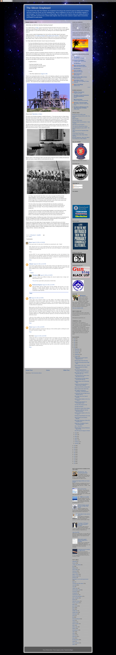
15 (74, 454)
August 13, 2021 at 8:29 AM (40, 335)
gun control (74, 606)
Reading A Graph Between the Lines (82, 415)
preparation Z (75, 630)
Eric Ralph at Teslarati (40, 35)
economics (74, 591)
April (76, 438)
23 (74, 344)
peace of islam (75, 623)
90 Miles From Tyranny (79, 92)
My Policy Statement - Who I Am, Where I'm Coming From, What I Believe (80, 138)
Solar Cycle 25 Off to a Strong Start (82, 386)
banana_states (75, 576)
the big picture (75, 639)
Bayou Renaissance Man (79, 65)
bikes (73, 581)
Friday (37, 27)
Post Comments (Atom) (37, 373)
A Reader (31, 263)
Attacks (75, 97)
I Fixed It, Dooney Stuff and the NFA (81, 100)
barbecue (74, 577)
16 (74, 452)
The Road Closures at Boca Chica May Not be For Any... (82, 376)
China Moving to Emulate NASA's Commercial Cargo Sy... (82, 379)
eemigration (74, 593)
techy (73, 638)
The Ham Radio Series (77, 120)
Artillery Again (76, 109)
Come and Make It (78, 70)
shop (73, 633)
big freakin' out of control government (80, 579)
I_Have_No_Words (76, 564)
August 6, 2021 (44, 73)
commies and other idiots (77, 583)
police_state (75, 626)
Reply (30, 259)
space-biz (74, 636)
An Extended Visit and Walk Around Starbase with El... (82, 394)
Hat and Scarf (76, 74)
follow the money (76, 601)
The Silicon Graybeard (38, 8)
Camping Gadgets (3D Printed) (80, 61)
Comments (76, 187)
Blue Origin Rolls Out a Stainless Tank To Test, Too (81, 373)
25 (74, 340)
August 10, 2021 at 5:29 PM (37, 297)
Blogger (71, 649)
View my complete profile (77, 308)
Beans (30, 242)
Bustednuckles (77, 68)
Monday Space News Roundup (81, 360)
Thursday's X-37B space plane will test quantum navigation (83, 524)
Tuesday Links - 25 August (79, 58)
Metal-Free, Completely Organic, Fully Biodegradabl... (82, 424)
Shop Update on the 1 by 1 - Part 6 (82, 365)
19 (74, 447)
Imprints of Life (77, 85)
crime (73, 586)
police (73, 625)
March (76, 439)
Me (73, 566)
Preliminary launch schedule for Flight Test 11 (84, 550)
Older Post (66, 370)
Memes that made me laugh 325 (80, 66)
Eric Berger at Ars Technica (53, 35)
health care (74, 610)
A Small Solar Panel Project (78, 133)
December (77, 349)
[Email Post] (43, 235)
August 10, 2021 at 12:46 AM (38, 242)
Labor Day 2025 (75, 532)
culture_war (74, 588)
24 (74, 342)
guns (73, 607)
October (77, 352)
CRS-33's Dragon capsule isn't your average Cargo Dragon (83, 506)
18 (74, 449)
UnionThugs (75, 572)
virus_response (75, 642)
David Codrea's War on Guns (80, 77)
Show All (89, 87)
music (73, 620)
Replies (32, 272)
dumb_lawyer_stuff (76, 589)
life (73, 617)
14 (74, 456)
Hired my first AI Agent (78, 71)
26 (74, 338)
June (76, 434)
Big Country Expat (78, 99)
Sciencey (74, 571)
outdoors (74, 622)
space (30, 236)
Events (73, 563)
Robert (30, 327)
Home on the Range (78, 84)
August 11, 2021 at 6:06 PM (38, 327)
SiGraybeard (35, 275)
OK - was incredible (83, 496)
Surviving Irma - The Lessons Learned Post (82, 472)
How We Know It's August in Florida (82, 430)
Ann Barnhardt (77, 63)
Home (48, 370)
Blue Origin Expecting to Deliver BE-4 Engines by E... (82, 421)
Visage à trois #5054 (78, 93)
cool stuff (74, 585)
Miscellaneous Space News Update (82, 408)
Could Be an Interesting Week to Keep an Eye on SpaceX (81, 385)
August (76, 356)
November (77, 350)
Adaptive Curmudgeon (79, 60)
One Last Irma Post (82, 488)
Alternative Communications (78, 124)
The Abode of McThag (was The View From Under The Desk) (81, 107)
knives (73, 615)
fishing (73, 599)
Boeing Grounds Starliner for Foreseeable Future (81, 402)
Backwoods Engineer (37, 284)
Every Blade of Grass (78, 80)
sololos (62, 649)
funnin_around (75, 602)
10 (74, 463)
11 (74, 461)
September (77, 354)
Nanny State (75, 569)
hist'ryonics (74, 613)
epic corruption (75, 597)
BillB (30, 297)
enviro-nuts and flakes (77, 596)
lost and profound (76, 618)
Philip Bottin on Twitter (37, 114)
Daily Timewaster (78, 73)
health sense (75, 612)
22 (74, 345)
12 (74, 459)
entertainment (75, 594)
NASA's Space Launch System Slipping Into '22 (81, 358)
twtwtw (73, 641)
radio (73, 631)
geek (73, 604)
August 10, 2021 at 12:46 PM (46, 275)
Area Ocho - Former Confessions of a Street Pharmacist (81, 96)
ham (73, 609)
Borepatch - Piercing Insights (80, 102)
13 (74, 458)
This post (34, 280)
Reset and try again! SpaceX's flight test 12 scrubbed (82, 540)
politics (73, 628)
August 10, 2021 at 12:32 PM (40, 263)
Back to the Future (77, 78)
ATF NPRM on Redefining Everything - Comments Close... (82, 391)
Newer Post (29, 370)
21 (74, 347)
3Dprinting (74, 561)
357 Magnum (77, 57)
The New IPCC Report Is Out (81, 404)
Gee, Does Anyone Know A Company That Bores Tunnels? (82, 370)
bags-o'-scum (75, 574)
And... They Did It (78, 426)
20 (74, 445)
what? (73, 644)
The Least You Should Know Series (79, 126)
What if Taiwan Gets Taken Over (81, 388)
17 (74, 451)
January (77, 443)
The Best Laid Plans (79, 406)
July (76, 432)
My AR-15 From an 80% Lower (79, 114)
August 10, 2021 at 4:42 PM (48, 284)
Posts (75, 185)
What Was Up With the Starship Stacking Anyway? (81, 411)
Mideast (74, 567)
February (77, 441)
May (76, 436)
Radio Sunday (75, 118)
